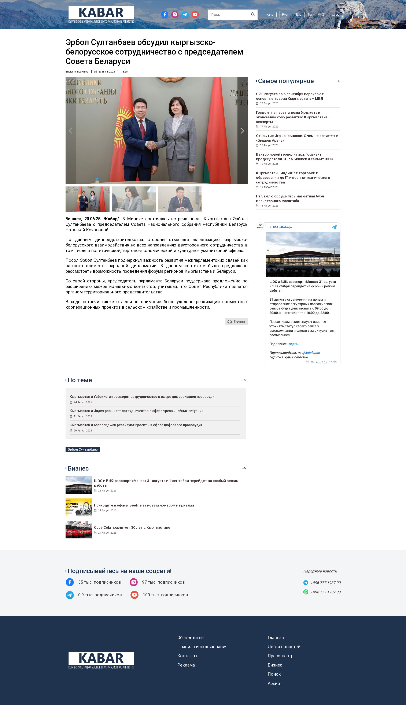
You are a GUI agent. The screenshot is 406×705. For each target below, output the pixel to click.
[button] (242, 130)
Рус (285, 14)
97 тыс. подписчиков (163, 582)
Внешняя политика (77, 71)
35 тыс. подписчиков (99, 582)
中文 (321, 14)
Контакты (187, 655)
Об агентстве (190, 637)
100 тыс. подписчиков (165, 594)
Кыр (269, 14)
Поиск (274, 674)
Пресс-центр (281, 655)
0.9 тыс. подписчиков (100, 594)
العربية (335, 14)
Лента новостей (284, 646)
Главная (276, 637)
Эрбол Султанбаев (83, 450)
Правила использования (202, 646)
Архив (274, 683)
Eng (299, 14)
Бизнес (275, 665)
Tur (310, 14)
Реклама (186, 665)
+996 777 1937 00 (325, 582)
